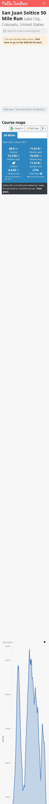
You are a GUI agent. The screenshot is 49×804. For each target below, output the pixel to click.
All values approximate (36, 177)
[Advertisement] (24, 76)
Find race (8, 109)
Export (18, 128)
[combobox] (24, 31)
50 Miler (9, 135)
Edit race (34, 128)
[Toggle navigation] (43, 3)
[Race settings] (44, 128)
